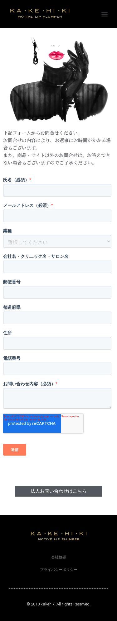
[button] (105, 14)
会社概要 (58, 557)
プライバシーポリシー (58, 570)
